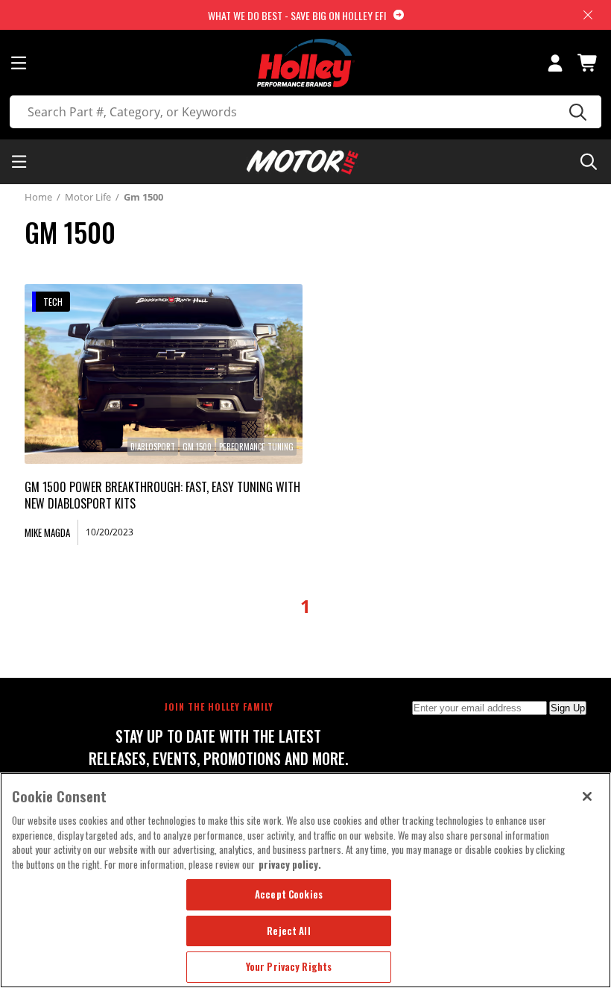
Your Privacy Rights (289, 966)
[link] (164, 374)
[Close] (587, 796)
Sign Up (568, 708)
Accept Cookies (289, 894)
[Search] (575, 111)
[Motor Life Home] (302, 162)
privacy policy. (290, 864)
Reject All (288, 930)
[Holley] (306, 63)
